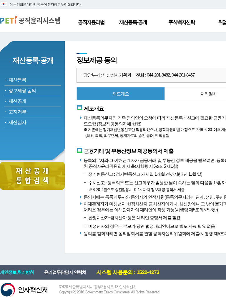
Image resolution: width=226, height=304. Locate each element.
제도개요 (120, 93)
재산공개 (17, 101)
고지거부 (17, 111)
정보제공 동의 (22, 90)
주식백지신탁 (181, 22)
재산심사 (17, 122)
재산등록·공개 (133, 22)
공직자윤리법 (91, 22)
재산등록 (17, 79)
